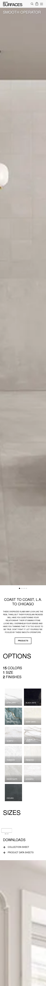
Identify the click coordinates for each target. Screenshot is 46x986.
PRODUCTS (23, 641)
